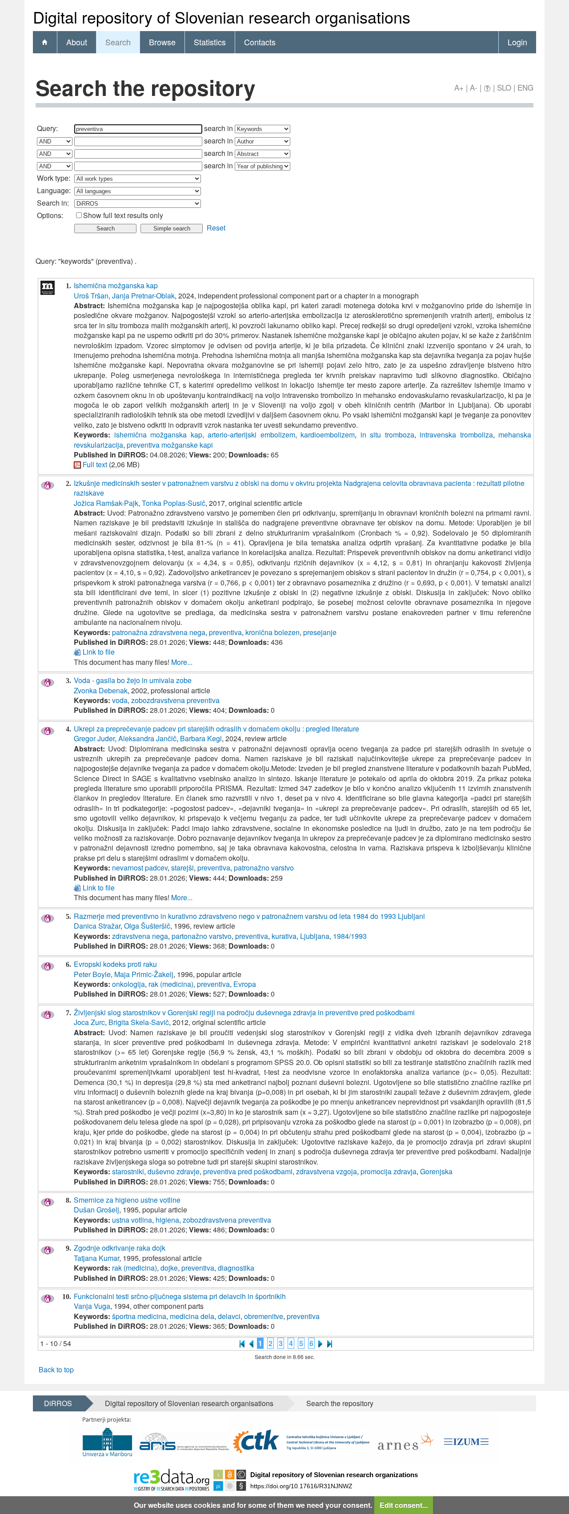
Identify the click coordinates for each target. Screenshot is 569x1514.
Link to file (99, 652)
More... (181, 662)
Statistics (210, 42)
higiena (167, 1220)
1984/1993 (350, 936)
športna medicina (139, 1316)
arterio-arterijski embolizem (251, 434)
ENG (525, 87)
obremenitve (263, 1316)
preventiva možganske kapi (170, 445)
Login (517, 42)
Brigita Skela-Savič (138, 1022)
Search (118, 42)
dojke (169, 1268)
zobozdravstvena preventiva (175, 700)
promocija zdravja (389, 1171)
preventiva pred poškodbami (248, 1171)
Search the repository (339, 1403)
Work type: (53, 178)
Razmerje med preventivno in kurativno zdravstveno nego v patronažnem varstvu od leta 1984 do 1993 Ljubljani (249, 916)
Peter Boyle (92, 974)
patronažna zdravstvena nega (158, 632)
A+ (459, 87)
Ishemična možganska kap (116, 285)
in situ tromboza (387, 434)
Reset (216, 228)
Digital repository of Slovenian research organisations (189, 1403)
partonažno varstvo (202, 936)
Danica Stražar (97, 926)
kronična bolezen (272, 632)
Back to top (56, 1369)
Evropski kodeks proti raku (115, 964)
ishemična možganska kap (158, 434)
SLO (504, 87)
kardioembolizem (328, 434)
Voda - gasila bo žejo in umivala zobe (133, 680)
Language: (54, 190)
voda (120, 700)
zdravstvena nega (140, 936)
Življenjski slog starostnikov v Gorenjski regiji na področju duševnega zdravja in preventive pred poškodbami (244, 1012)
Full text (95, 464)
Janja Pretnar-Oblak (143, 295)
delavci (229, 1316)
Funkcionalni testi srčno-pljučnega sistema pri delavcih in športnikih (180, 1296)
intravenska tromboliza (456, 434)
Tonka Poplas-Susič (173, 503)
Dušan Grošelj (96, 1209)
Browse (162, 42)
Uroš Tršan (91, 295)
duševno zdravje (174, 1171)
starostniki (128, 1171)
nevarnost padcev (140, 867)
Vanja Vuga (92, 1306)
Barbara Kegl (201, 738)
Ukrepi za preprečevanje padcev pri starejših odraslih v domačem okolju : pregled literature (216, 728)
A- (473, 87)
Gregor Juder (94, 738)
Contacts (260, 42)
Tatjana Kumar (96, 1258)
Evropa (244, 984)
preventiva (225, 632)
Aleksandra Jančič (147, 738)
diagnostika (236, 1268)
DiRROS (58, 1403)
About (76, 42)
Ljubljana (314, 936)
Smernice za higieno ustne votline (127, 1200)
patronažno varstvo (264, 867)
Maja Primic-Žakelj (143, 974)
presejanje (320, 632)
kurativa (284, 936)
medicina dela (192, 1316)
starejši (182, 867)
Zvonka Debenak (101, 690)
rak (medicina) (170, 984)
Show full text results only (123, 215)
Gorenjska (436, 1171)
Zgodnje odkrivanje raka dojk (119, 1248)
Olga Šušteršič (147, 926)
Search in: (53, 203)
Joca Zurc (89, 1022)
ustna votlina (132, 1220)
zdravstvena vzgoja (326, 1171)
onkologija (128, 984)
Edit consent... (404, 1505)
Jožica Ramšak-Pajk (106, 503)
